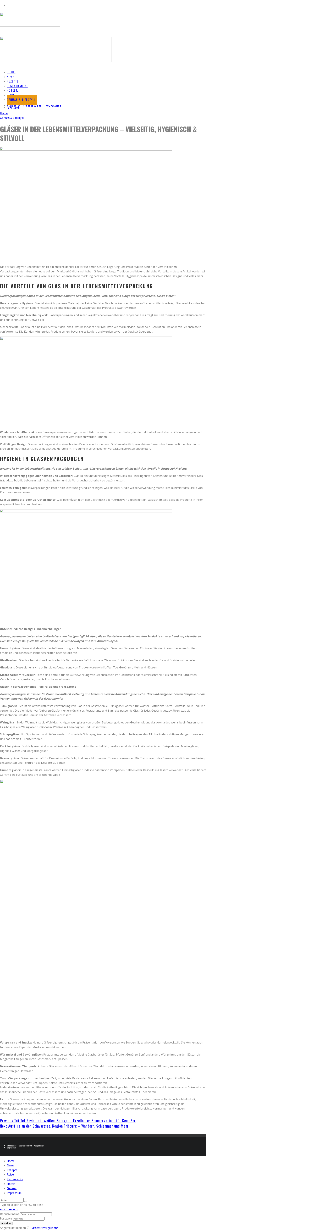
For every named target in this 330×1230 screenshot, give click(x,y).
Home (11, 1161)
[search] (25, 1201)
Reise (10, 1174)
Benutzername (9, 1214)
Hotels (11, 1184)
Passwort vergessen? (44, 1228)
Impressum (13, 107)
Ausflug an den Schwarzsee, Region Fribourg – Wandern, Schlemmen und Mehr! (64, 1126)
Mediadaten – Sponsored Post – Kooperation (34, 105)
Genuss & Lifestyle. (22, 100)
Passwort (6, 1218)
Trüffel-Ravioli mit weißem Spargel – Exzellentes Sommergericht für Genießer (68, 1120)
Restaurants (15, 1179)
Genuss (11, 1188)
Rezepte (12, 1170)
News (10, 1165)
